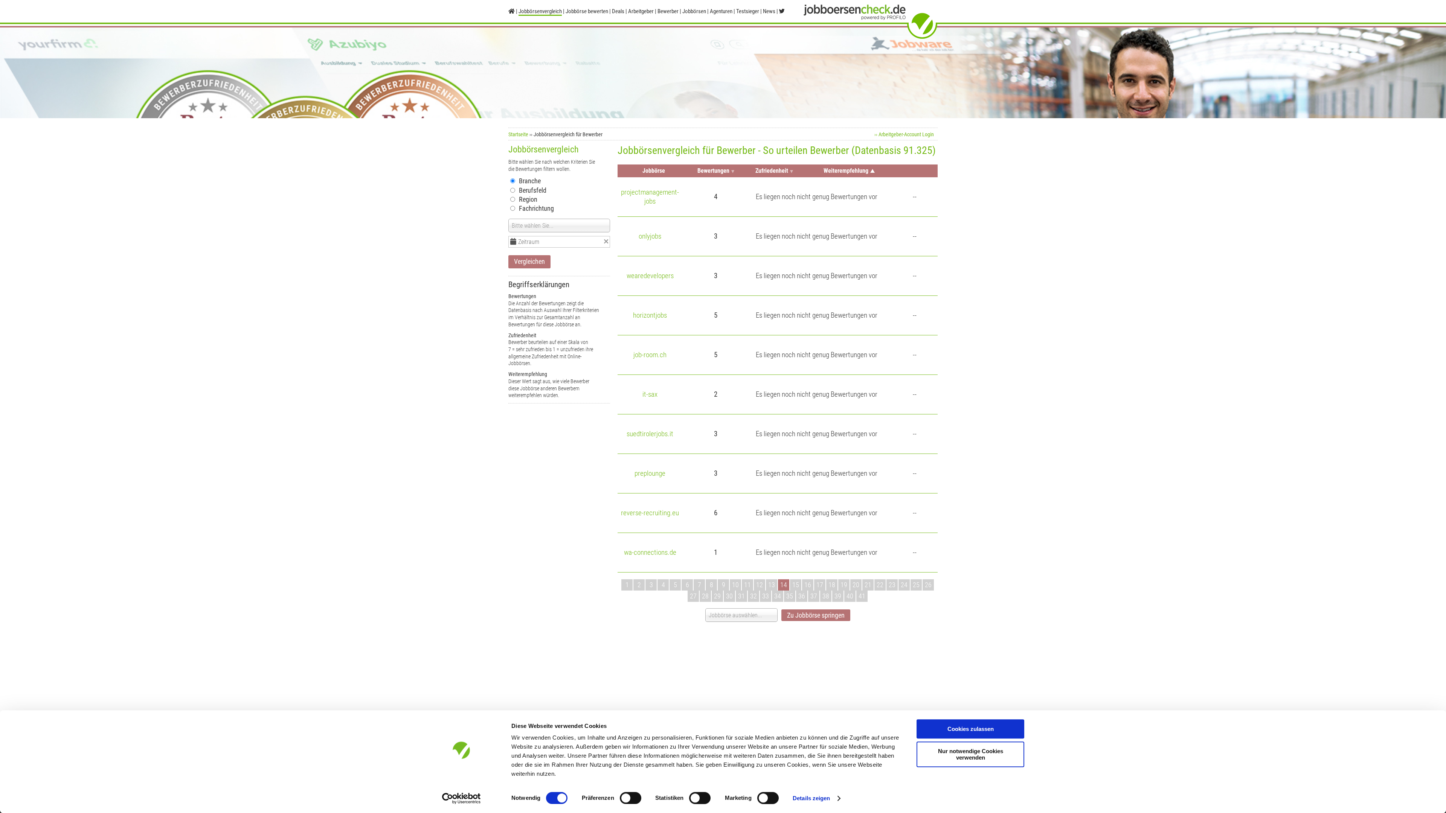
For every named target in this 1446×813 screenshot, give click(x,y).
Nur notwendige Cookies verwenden (970, 754)
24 (904, 585)
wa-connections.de (650, 552)
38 (825, 596)
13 (771, 585)
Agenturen (721, 11)
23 (892, 585)
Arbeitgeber (641, 11)
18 (831, 585)
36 (801, 596)
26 (928, 585)
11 (747, 585)
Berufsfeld (532, 190)
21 (868, 585)
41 (862, 596)
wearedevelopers (650, 275)
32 (753, 596)
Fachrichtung (536, 208)
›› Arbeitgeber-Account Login (904, 134)
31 (741, 596)
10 (735, 585)
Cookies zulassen (970, 729)
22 (880, 585)
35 (789, 596)
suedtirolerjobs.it (650, 433)
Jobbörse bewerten (587, 11)
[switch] (630, 798)
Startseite (518, 134)
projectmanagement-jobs (650, 197)
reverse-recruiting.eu (650, 513)
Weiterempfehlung (846, 170)
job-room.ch (650, 354)
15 (795, 585)
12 (759, 585)
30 (729, 596)
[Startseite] (511, 11)
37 (813, 596)
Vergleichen (529, 261)
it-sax (649, 394)
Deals (618, 11)
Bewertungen (713, 170)
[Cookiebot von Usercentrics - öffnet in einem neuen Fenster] (461, 798)
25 (916, 585)
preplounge (650, 473)
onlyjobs (650, 236)
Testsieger (747, 11)
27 (693, 596)
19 (843, 585)
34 (777, 596)
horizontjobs (650, 315)
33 (765, 596)
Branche (530, 181)
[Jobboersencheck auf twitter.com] (782, 11)
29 (717, 596)
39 (837, 596)
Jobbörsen (694, 11)
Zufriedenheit (771, 170)
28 (705, 596)
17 (819, 585)
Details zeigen (811, 798)
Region (528, 199)
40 (850, 596)
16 (807, 585)
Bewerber (668, 11)
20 (856, 585)
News (769, 11)
